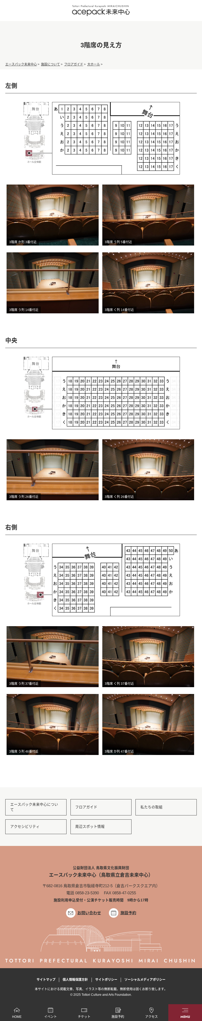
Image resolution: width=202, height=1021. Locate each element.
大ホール (93, 64)
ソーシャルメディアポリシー (144, 980)
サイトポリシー (106, 980)
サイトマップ (46, 980)
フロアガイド (73, 64)
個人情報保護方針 (75, 980)
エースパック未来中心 (21, 64)
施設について (50, 64)
